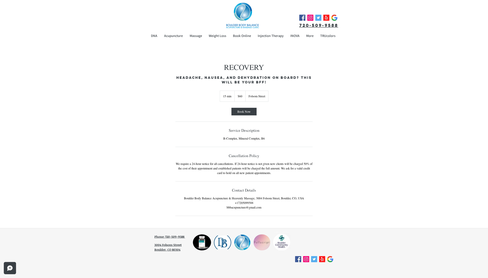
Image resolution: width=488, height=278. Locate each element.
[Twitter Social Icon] (318, 18)
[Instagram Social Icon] (310, 18)
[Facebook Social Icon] (302, 18)
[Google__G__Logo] (334, 18)
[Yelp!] (326, 18)
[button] (310, 36)
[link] (244, 111)
